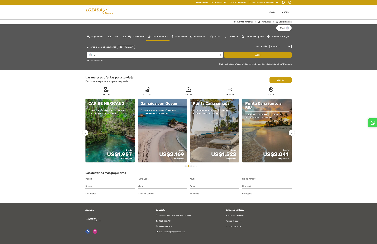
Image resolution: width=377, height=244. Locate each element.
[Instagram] (290, 2)
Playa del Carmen (146, 193)
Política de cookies (233, 221)
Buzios (88, 186)
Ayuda (272, 12)
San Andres (90, 193)
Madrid (88, 179)
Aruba (193, 179)
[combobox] (278, 46)
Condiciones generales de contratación (273, 64)
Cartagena (247, 193)
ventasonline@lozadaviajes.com (265, 2)
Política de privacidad (235, 215)
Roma (192, 186)
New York (246, 186)
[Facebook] (283, 2)
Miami (140, 186)
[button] (155, 60)
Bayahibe (194, 193)
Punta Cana (143, 179)
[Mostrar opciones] (289, 46)
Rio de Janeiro (249, 179)
